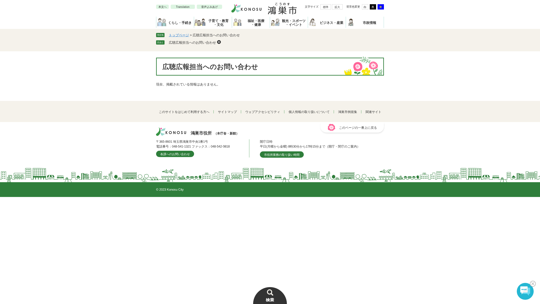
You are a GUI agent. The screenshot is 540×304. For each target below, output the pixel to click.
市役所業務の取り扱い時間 (282, 154)
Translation (182, 6)
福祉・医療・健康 (256, 22)
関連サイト (373, 112)
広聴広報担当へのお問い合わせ (192, 42)
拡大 (337, 7)
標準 (325, 7)
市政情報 (369, 22)
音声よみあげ (209, 6)
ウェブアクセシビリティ (262, 112)
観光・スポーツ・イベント (294, 22)
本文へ (162, 6)
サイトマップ (227, 112)
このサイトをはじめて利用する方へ (184, 112)
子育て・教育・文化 (218, 22)
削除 (219, 42)
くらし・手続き (180, 22)
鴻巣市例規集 (347, 112)
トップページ (179, 35)
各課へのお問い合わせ (175, 154)
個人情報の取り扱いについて (309, 112)
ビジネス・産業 (331, 22)
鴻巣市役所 (215, 133)
